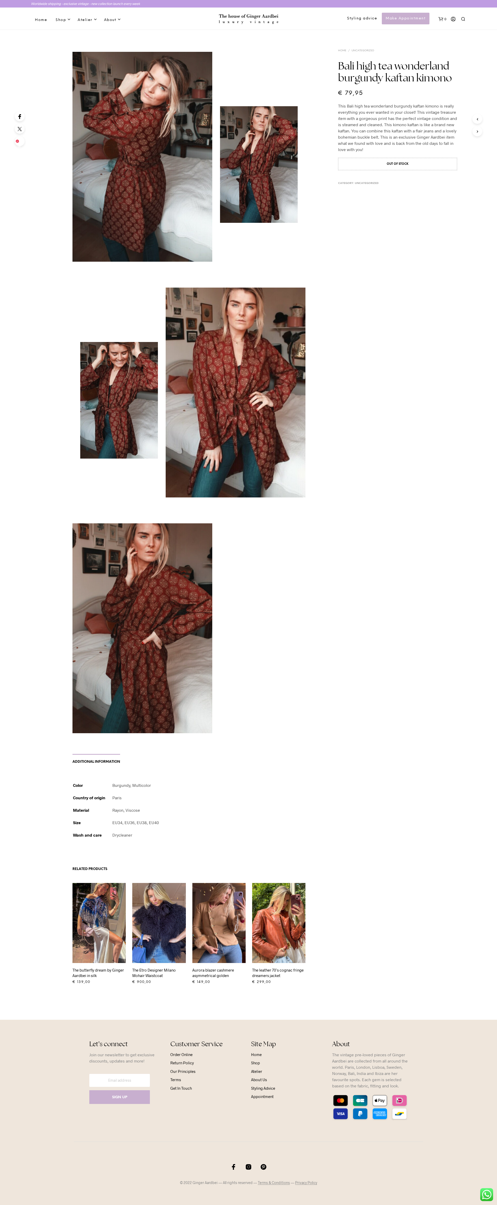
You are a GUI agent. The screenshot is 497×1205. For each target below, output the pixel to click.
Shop (61, 20)
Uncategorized (363, 50)
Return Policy (182, 1062)
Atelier (85, 20)
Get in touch (181, 1088)
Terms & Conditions (274, 1183)
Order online (181, 1054)
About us (259, 1079)
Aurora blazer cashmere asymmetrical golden (213, 973)
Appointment (262, 1096)
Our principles (182, 1071)
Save (21, 142)
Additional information (96, 762)
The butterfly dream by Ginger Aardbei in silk (98, 973)
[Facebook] (20, 116)
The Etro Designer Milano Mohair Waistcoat (154, 973)
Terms (175, 1079)
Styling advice (362, 18)
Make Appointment (406, 18)
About (110, 20)
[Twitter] (20, 129)
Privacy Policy (306, 1183)
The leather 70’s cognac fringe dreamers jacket (278, 973)
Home (41, 20)
